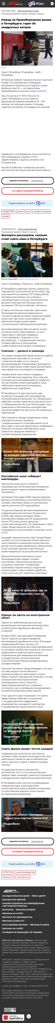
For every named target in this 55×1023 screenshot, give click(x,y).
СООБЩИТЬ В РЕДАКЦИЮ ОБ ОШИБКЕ (22, 932)
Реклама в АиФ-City (13, 921)
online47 (42, 91)
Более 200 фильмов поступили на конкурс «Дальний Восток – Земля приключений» (26, 455)
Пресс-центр (39, 896)
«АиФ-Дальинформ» (29, 279)
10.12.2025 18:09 (8, 11)
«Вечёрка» (41, 305)
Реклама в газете (25, 909)
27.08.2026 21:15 (8, 229)
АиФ (3, 67)
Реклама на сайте (12, 913)
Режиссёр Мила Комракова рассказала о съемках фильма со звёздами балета (25, 727)
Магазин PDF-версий (14, 899)
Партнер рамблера (25, 1010)
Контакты (8, 909)
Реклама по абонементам (17, 917)
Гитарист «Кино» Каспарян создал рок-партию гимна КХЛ (25, 816)
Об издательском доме (15, 896)
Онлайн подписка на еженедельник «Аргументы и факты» (23, 904)
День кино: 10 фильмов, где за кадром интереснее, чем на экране (25, 594)
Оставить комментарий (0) (27, 191)
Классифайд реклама (15, 925)
